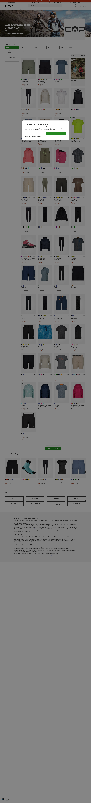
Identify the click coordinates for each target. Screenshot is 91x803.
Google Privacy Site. (51, 129)
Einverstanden (56, 133)
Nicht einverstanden (35, 133)
